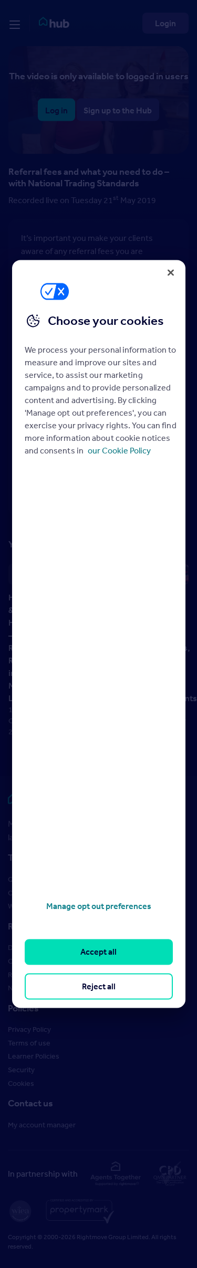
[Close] (170, 272)
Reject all (99, 986)
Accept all (98, 952)
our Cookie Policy (119, 450)
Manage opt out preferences (98, 906)
